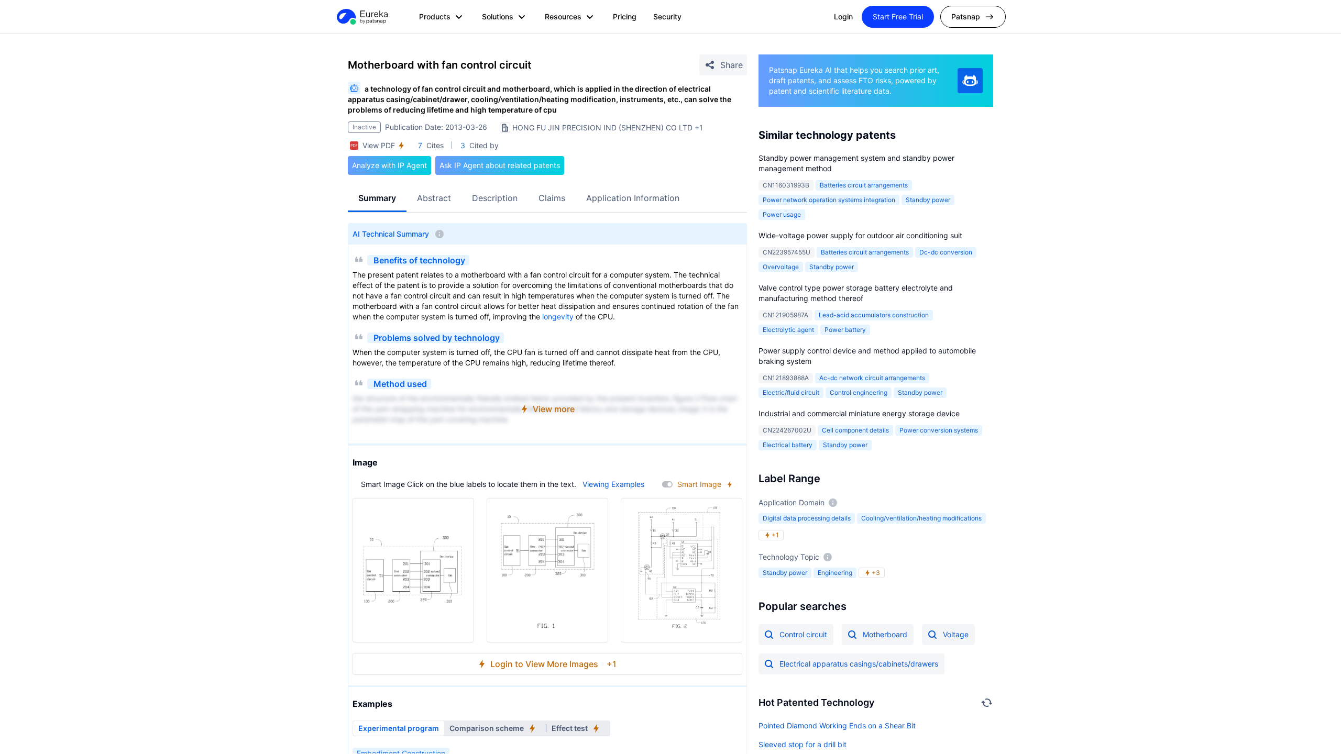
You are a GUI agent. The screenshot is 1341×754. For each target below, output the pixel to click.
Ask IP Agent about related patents (499, 165)
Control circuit (803, 634)
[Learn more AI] (970, 80)
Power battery (845, 330)
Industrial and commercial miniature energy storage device (859, 413)
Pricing (624, 16)
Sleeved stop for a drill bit (803, 744)
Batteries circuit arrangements (864, 185)
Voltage (956, 634)
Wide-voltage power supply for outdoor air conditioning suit (860, 235)
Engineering (835, 572)
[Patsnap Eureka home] (361, 17)
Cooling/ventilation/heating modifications (921, 518)
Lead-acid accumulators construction (874, 315)
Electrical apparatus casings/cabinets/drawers (858, 663)
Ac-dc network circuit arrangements (872, 378)
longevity (558, 316)
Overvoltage (781, 267)
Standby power (928, 200)
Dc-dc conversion (945, 252)
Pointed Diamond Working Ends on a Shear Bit (837, 725)
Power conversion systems (938, 430)
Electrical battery (787, 445)
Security (667, 16)
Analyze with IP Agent (389, 165)
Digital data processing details (807, 518)
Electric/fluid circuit (791, 392)
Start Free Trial (898, 16)
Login (843, 16)
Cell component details (855, 430)
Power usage (782, 214)
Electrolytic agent (788, 330)
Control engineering (858, 392)
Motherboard (885, 634)
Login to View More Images (553, 664)
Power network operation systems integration (829, 200)
